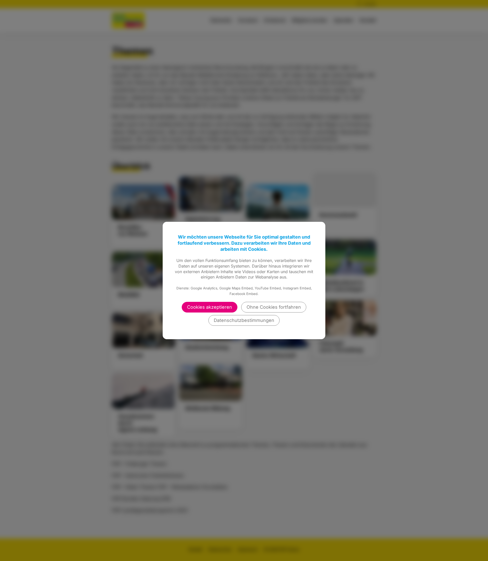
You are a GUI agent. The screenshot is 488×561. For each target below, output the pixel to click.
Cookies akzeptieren (209, 307)
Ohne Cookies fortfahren (274, 307)
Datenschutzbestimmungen (244, 320)
